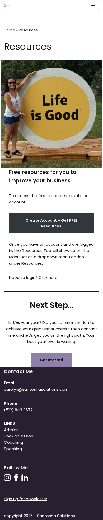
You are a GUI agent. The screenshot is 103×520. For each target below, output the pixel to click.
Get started (51, 359)
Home (9, 30)
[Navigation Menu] (93, 5)
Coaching (13, 442)
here (53, 277)
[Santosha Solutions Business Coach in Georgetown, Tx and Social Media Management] (8, 5)
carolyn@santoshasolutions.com (36, 389)
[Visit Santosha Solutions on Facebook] (16, 479)
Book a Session (18, 436)
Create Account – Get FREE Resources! (51, 223)
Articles (11, 429)
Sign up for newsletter (25, 499)
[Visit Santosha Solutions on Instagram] (7, 479)
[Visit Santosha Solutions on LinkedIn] (24, 479)
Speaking (13, 448)
